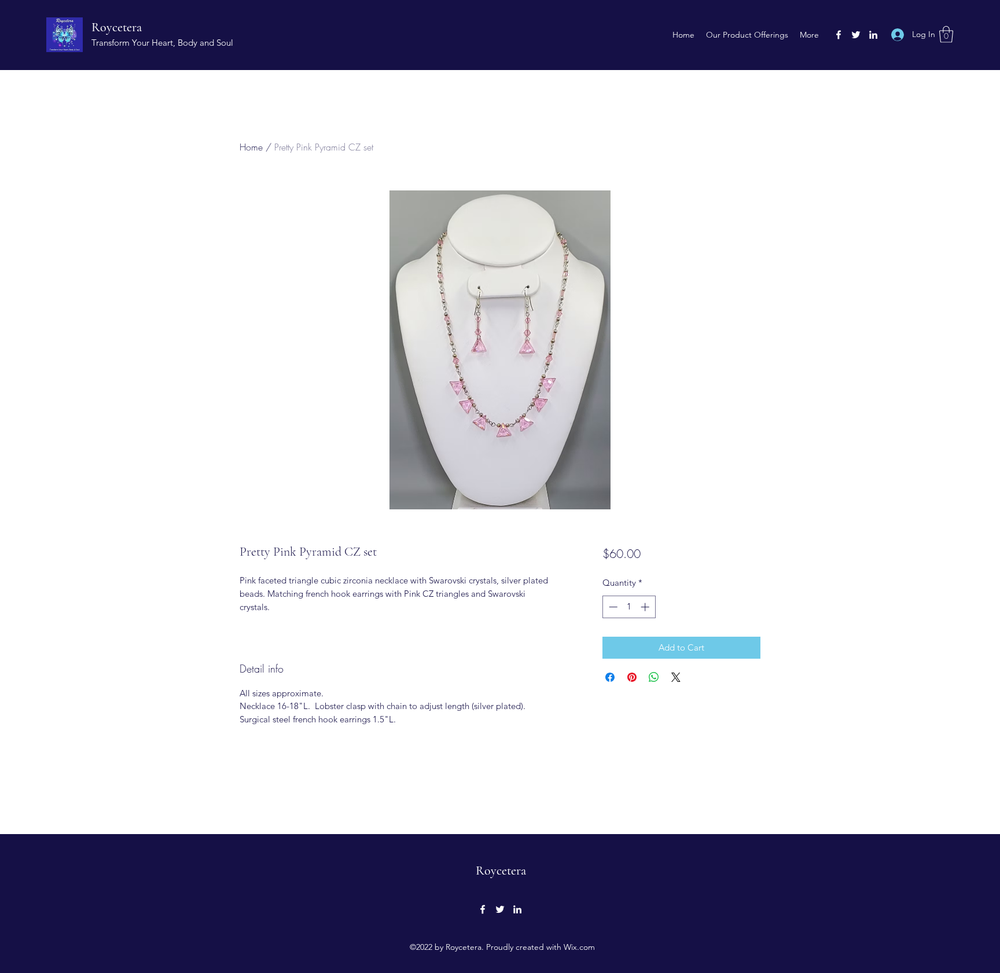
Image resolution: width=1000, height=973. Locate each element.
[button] (946, 34)
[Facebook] (838, 35)
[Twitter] (856, 35)
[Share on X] (676, 677)
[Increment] (646, 607)
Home (251, 147)
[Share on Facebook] (610, 677)
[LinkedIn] (873, 35)
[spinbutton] (628, 607)
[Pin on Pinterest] (632, 677)
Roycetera (116, 27)
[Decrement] (612, 607)
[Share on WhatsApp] (654, 677)
